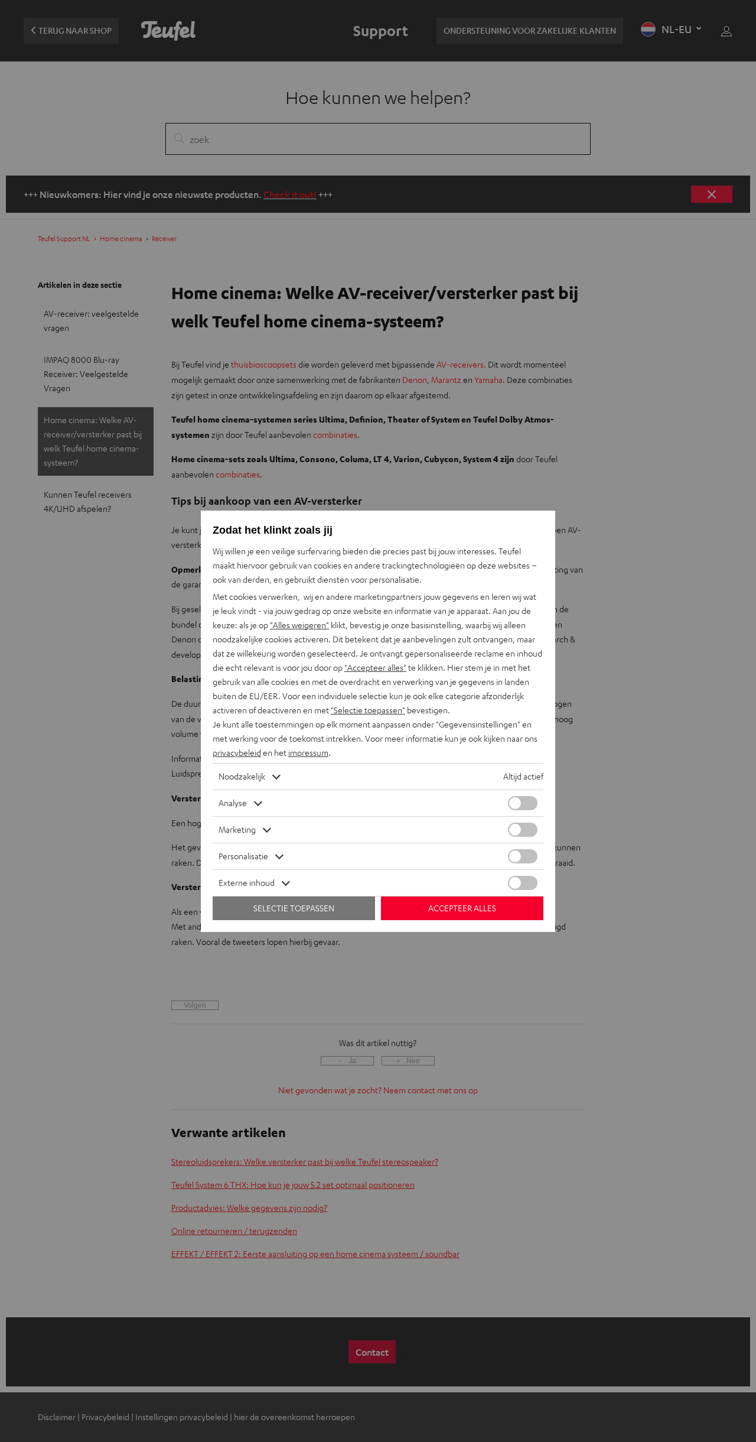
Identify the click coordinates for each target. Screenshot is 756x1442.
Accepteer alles (462, 908)
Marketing (237, 829)
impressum (308, 753)
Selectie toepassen (293, 908)
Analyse (233, 803)
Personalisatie (243, 856)
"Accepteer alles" (375, 667)
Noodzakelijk (242, 776)
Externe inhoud (247, 883)
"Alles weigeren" (299, 625)
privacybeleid (237, 753)
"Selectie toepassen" (368, 710)
